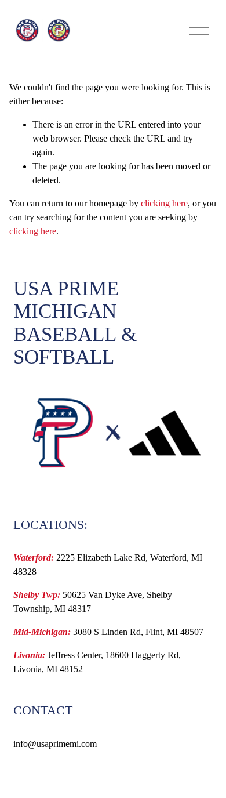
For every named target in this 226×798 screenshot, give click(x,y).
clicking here (164, 203)
